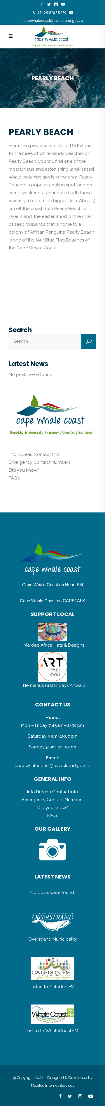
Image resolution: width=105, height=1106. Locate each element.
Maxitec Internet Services (52, 1085)
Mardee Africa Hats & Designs (54, 645)
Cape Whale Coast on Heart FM (52, 584)
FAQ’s (14, 478)
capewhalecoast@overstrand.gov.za (52, 21)
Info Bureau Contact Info (34, 454)
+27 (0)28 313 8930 (51, 12)
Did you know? (24, 470)
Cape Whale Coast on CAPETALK (52, 600)
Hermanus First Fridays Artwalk (54, 685)
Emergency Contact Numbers (39, 462)
